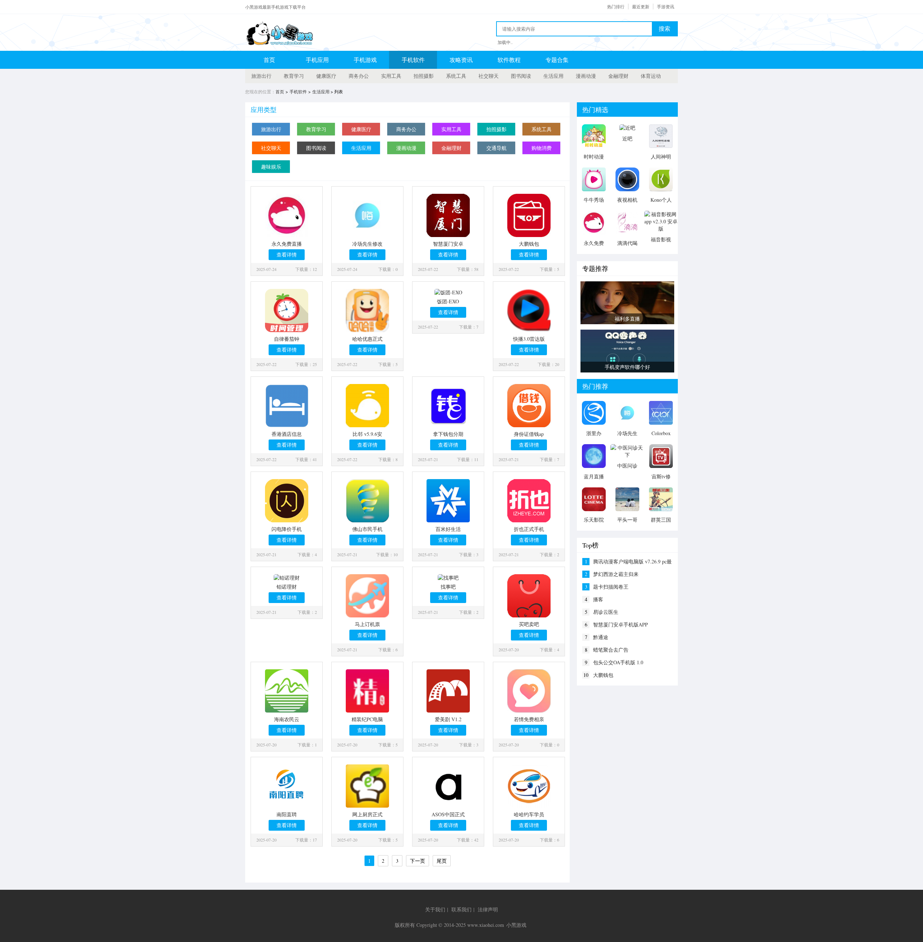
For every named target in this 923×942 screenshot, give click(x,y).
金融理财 (618, 75)
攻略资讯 (461, 59)
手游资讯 (665, 6)
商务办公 (359, 75)
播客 (598, 599)
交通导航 (496, 147)
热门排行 (615, 6)
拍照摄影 (424, 75)
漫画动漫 (586, 75)
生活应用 (553, 75)
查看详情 (287, 254)
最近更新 (640, 6)
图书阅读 (521, 75)
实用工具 (391, 75)
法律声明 (488, 909)
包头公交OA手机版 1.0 (618, 662)
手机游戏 (365, 59)
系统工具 (456, 75)
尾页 (442, 860)
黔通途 (600, 637)
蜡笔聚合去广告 (610, 649)
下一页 (417, 860)
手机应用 (317, 59)
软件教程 (509, 59)
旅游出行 (261, 75)
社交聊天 (488, 75)
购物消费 (541, 147)
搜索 (664, 29)
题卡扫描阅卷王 (610, 586)
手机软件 (413, 59)
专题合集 (557, 59)
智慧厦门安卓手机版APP (620, 624)
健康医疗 (326, 75)
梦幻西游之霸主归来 (616, 574)
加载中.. (505, 42)
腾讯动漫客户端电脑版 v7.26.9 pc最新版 (632, 561)
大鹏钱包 (603, 674)
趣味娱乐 (271, 166)
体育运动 (651, 75)
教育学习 (294, 75)
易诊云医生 (605, 611)
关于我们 (435, 909)
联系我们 (461, 909)
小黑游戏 (516, 924)
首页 (269, 59)
